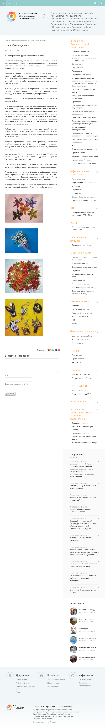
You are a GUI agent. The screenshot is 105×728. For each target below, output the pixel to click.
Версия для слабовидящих (85, 684)
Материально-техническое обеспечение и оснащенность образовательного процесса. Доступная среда (84, 82)
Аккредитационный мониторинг (85, 156)
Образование (77, 67)
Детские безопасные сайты (83, 197)
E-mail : (16, 384)
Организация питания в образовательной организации (85, 134)
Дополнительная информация (85, 287)
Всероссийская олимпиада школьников (83, 228)
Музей (74, 324)
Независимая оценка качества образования (84, 112)
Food (74, 145)
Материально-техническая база (83, 275)
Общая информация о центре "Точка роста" (84, 258)
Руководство (77, 71)
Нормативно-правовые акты (25, 687)
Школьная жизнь (21, 40)
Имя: (6, 376)
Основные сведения (80, 52)
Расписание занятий (80, 309)
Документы (76, 64)
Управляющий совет (80, 316)
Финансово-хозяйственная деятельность (83, 97)
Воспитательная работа (82, 336)
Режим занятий (78, 280)
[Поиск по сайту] (9, 3)
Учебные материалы (80, 339)
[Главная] (3, 3)
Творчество (76, 362)
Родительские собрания (82, 378)
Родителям (76, 193)
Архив (18, 692)
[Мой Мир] (56, 350)
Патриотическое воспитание (84, 163)
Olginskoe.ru (9, 40)
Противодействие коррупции (84, 200)
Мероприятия (77, 343)
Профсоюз (76, 102)
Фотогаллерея (53, 686)
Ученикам (76, 186)
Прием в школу (78, 153)
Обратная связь (66, 707)
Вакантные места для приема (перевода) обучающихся (84, 122)
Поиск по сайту (85, 680)
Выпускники (77, 355)
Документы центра (80, 263)
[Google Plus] (58, 350)
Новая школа (21, 680)
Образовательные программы (84, 267)
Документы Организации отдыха (82, 428)
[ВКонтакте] (47, 350)
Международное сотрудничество (79, 128)
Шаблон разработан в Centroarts (45, 722)
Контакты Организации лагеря (84, 442)
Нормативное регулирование (84, 182)
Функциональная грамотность (84, 149)
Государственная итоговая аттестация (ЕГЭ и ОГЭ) (83, 213)
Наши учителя (53, 683)
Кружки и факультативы (37, 40)
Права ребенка (78, 359)
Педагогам (76, 190)
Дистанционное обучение (82, 245)
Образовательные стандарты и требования (85, 140)
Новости (75, 306)
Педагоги (76, 271)
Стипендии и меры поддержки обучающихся (84, 106)
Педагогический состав (81, 75)
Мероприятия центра (81, 284)
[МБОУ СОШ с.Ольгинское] (22, 16)
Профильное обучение (81, 160)
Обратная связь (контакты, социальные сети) (83, 292)
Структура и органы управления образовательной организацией (84, 57)
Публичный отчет (23, 683)
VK (95, 3)
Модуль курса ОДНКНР (81, 394)
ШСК (74, 320)
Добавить (10, 394)
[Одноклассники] (50, 350)
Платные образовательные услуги (83, 90)
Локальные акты (79, 179)
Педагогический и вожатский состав (84, 437)
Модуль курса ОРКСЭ (81, 390)
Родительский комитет (81, 375)
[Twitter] (53, 350)
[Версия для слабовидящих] (16, 3)
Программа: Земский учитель (84, 117)
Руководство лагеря (80, 433)
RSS (101, 3)
